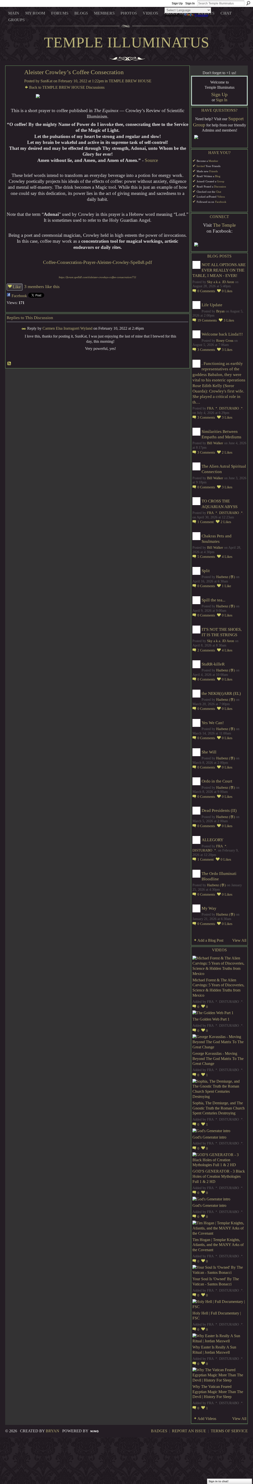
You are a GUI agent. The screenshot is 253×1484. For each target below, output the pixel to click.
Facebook (19, 296)
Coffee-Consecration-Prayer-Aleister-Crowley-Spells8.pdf (97, 262)
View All (239, 940)
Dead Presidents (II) (219, 810)
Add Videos (206, 1418)
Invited (201, 166)
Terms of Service (229, 1431)
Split (206, 570)
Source (151, 160)
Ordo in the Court (217, 781)
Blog (217, 176)
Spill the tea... (213, 600)
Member (213, 161)
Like (17, 286)
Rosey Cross (224, 340)
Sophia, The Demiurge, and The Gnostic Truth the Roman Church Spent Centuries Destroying (218, 1108)
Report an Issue (189, 1431)
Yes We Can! (213, 722)
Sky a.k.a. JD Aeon (220, 282)
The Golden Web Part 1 (211, 1019)
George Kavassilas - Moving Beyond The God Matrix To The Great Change (218, 1058)
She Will (209, 752)
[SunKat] (13, 84)
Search (248, 3)
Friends (213, 171)
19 (207, 320)
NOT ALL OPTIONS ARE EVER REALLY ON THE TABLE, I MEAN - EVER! (219, 270)
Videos (221, 196)
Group (220, 181)
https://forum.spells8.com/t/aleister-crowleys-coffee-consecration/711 (97, 277)
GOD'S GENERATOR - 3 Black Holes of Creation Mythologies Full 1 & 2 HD (218, 1176)
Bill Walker (215, 443)
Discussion (220, 186)
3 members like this (42, 286)
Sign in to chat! (219, 1481)
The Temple (224, 225)
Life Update (212, 305)
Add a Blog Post (210, 940)
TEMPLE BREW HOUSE (130, 81)
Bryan (220, 311)
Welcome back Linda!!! (222, 334)
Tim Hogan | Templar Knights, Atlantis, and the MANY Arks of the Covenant (218, 1245)
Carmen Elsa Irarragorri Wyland (67, 328)
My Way (209, 908)
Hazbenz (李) (225, 577)
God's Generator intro (209, 1137)
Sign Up (177, 3)
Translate (201, 15)
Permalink (23, 328)
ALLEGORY (212, 839)
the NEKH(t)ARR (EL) (221, 693)
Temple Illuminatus (126, 42)
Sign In (190, 3)
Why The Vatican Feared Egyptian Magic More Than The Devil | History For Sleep (217, 1391)
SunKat (46, 81)
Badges (159, 1431)
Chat (218, 191)
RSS (9, 363)
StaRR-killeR (213, 664)
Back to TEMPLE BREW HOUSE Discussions (67, 87)
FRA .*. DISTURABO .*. (225, 408)
